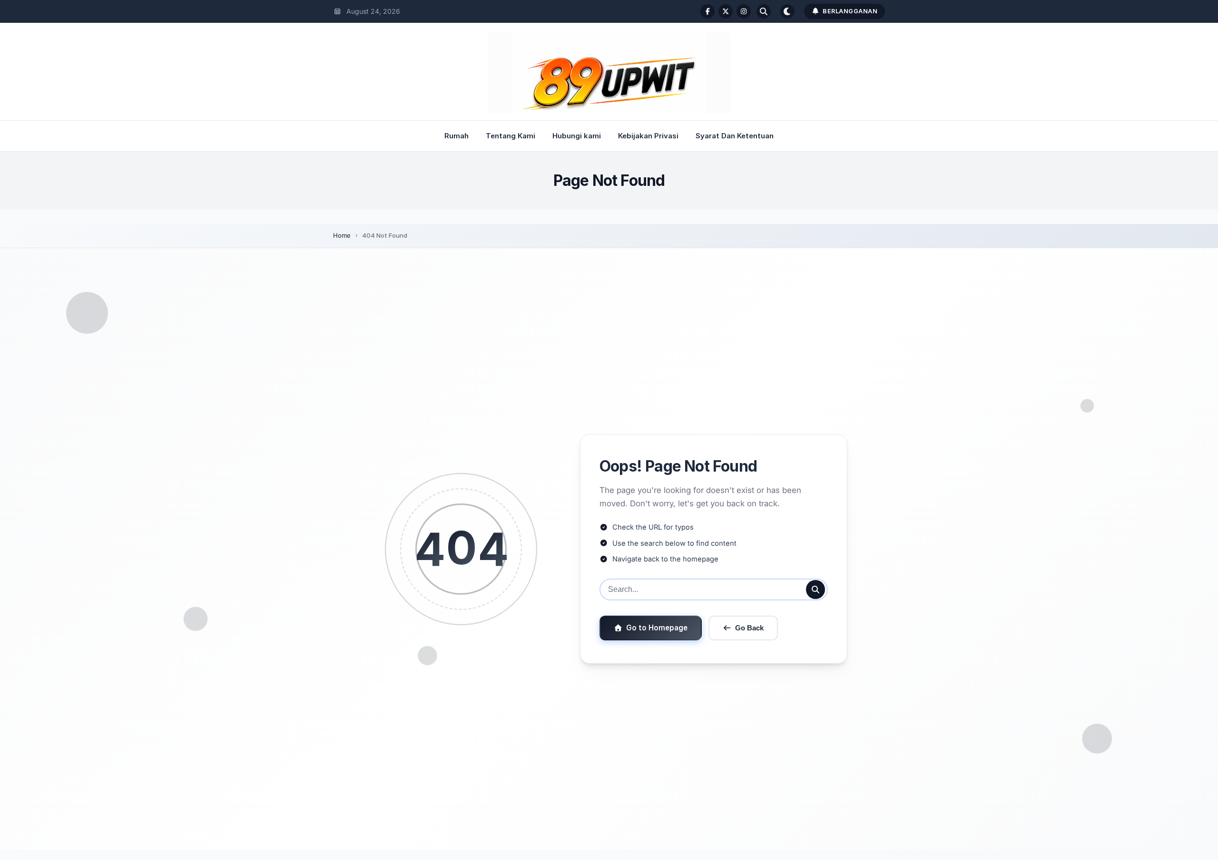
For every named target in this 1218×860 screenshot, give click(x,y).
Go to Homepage (657, 627)
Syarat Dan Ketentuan (735, 135)
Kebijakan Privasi (648, 135)
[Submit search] (815, 589)
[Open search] (763, 11)
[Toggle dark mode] (787, 11)
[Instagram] (744, 11)
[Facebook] (707, 11)
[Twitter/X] (725, 11)
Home (342, 235)
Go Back (749, 628)
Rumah (456, 135)
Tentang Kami (510, 135)
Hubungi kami (576, 135)
